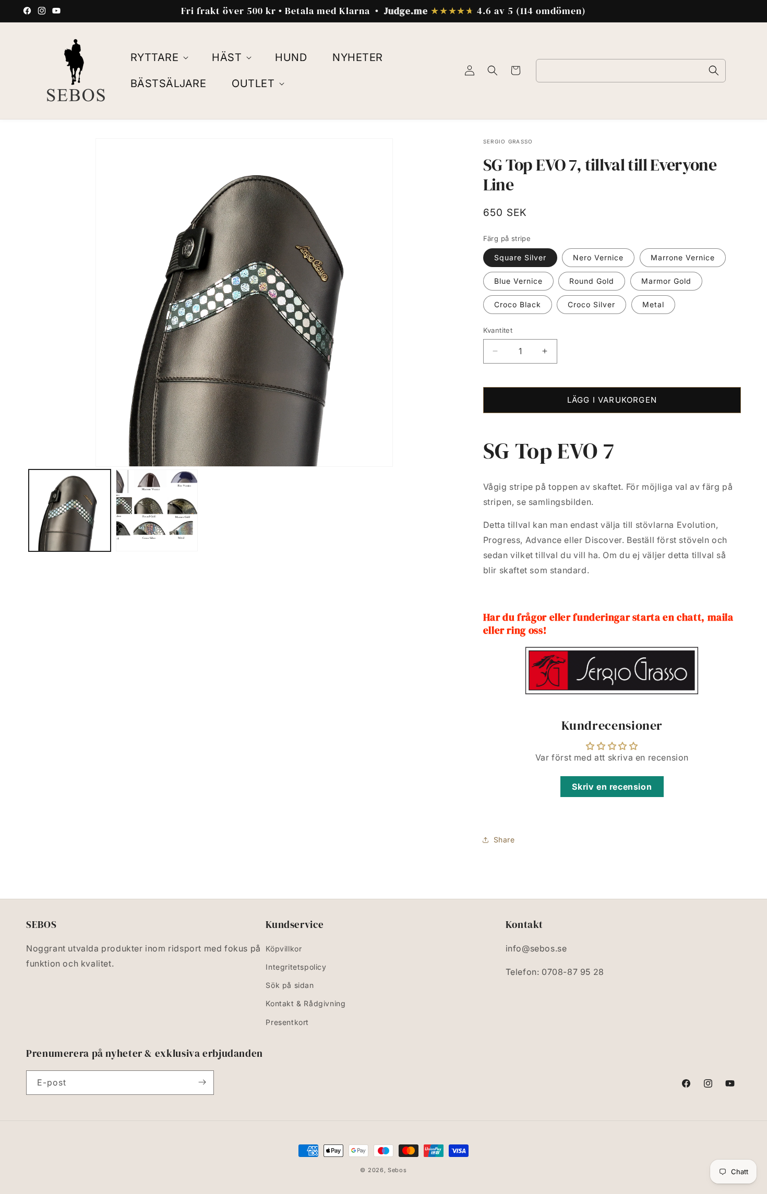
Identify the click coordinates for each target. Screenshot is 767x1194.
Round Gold (591, 280)
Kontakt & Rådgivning (305, 1003)
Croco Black (517, 304)
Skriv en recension (612, 786)
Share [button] (504, 839)
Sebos (397, 1170)
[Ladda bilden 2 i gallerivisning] (157, 510)
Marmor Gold (666, 280)
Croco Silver (591, 304)
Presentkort (287, 1022)
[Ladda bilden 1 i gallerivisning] (70, 510)
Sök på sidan (290, 985)
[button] (158, 57)
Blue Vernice (518, 280)
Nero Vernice (598, 257)
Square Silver (520, 257)
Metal (653, 304)
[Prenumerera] (201, 1082)
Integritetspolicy (296, 966)
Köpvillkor (284, 948)
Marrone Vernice (683, 257)
